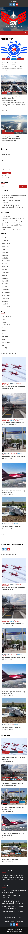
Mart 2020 (5, 304)
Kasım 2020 (5, 281)
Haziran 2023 (6, 243)
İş (2, 333)
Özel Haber (13, 58)
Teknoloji (4, 93)
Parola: (4, 161)
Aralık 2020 (5, 278)
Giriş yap (6, 173)
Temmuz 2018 (6, 307)
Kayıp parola (5, 177)
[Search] (25, 32)
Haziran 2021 (6, 261)
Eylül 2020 (5, 287)
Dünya (15, 91)
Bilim (11, 91)
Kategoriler (19, 921)
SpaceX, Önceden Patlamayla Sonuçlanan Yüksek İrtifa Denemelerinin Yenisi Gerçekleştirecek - (14, 225)
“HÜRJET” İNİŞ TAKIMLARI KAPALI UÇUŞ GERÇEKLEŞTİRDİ (13, 907)
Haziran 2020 (6, 295)
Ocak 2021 (5, 275)
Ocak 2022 (5, 255)
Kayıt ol (4, 175)
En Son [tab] (3, 353)
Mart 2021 (5, 269)
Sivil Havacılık (20, 58)
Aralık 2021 (5, 258)
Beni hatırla (6, 170)
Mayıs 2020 (5, 298)
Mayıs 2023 (5, 246)
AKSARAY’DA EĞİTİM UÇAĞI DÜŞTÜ (11, 526)
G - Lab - (12, 216)
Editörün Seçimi (9, 131)
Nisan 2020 (5, 301)
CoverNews (9, 931)
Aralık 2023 (5, 241)
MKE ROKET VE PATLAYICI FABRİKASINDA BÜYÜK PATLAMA (12, 206)
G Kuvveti (5, 216)
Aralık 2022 (5, 249)
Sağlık (3, 339)
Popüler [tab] (9, 353)
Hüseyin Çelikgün (12, 100)
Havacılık (6, 921)
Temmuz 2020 (6, 292)
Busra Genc (10, 390)
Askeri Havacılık (5, 91)
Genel (3, 58)
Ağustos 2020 (6, 289)
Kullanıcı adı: (6, 154)
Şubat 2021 (5, 272)
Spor (3, 345)
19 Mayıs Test (6, 229)
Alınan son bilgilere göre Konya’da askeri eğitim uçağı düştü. (14, 196)
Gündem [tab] (15, 353)
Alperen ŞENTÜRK (12, 64)
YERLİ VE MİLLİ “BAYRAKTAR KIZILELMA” (11, 201)
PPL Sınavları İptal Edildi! (9, 63)
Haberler (8, 58)
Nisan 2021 (5, 266)
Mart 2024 (5, 238)
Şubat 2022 (5, 252)
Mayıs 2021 (5, 264)
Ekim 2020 (5, 284)
